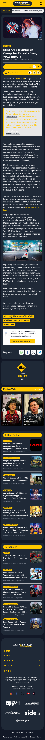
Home (7, 651)
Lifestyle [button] (9, 666)
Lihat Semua (38, 389)
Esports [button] (8, 660)
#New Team (9, 324)
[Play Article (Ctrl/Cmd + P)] (30, 72)
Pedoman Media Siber (21, 737)
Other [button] (7, 671)
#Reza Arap (24, 320)
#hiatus (7, 316)
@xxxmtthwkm (11, 117)
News (7, 655)
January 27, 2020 (13, 134)
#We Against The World (23, 316)
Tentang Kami (7, 737)
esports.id (29, 732)
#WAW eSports (10, 320)
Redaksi (33, 737)
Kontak (39, 737)
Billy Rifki (7, 59)
